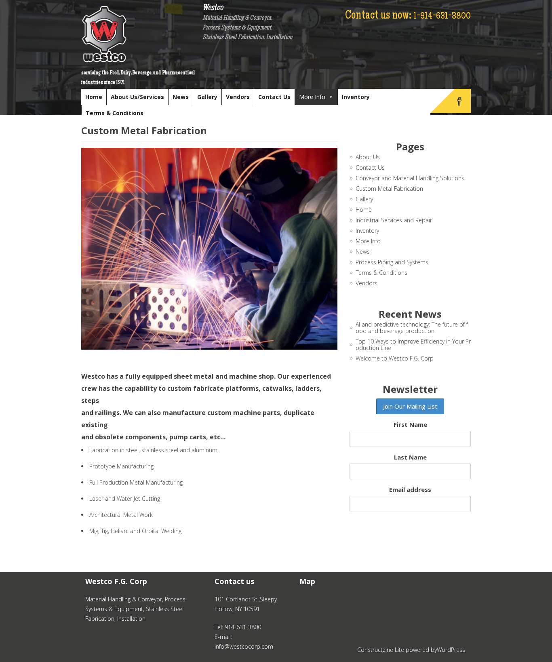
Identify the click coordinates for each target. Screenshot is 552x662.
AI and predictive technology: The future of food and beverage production (412, 327)
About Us (368, 157)
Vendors (238, 97)
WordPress (451, 650)
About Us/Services (137, 97)
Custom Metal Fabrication (389, 188)
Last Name (410, 457)
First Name (410, 424)
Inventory (356, 97)
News (181, 97)
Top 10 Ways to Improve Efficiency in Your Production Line (413, 344)
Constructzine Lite (381, 650)
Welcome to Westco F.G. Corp (395, 358)
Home (93, 97)
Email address (410, 489)
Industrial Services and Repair (394, 220)
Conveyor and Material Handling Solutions (410, 178)
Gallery (207, 97)
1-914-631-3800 (442, 16)
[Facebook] (459, 101)
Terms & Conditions (114, 113)
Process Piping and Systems (392, 262)
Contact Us (274, 97)
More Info (312, 97)
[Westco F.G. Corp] (141, 34)
